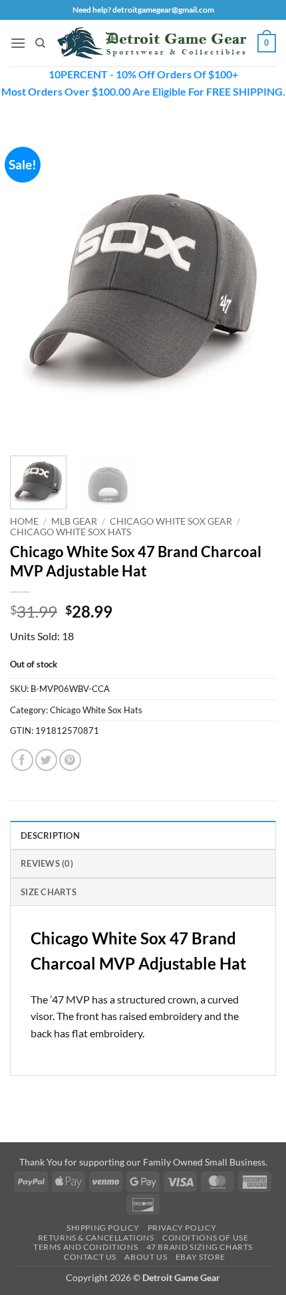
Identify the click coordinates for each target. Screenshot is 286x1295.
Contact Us (90, 1257)
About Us (145, 1257)
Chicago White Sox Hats (70, 532)
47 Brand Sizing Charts (199, 1247)
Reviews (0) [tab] (47, 863)
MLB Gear (74, 521)
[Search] (40, 43)
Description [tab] (50, 835)
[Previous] (32, 284)
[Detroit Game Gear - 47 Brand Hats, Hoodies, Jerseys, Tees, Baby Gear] (151, 43)
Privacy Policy (182, 1228)
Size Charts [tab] (48, 892)
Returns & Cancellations (96, 1238)
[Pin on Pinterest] (70, 760)
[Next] (254, 284)
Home (24, 521)
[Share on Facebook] (22, 760)
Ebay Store (200, 1257)
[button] (18, 43)
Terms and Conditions (85, 1247)
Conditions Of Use (205, 1238)
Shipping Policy (103, 1228)
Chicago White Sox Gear (171, 521)
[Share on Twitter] (46, 760)
